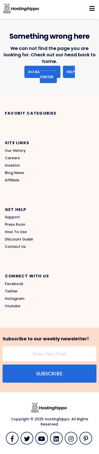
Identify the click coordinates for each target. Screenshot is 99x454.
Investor (12, 165)
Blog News (14, 172)
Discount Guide (19, 239)
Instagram (14, 298)
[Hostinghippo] (21, 8)
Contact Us (15, 246)
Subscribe (49, 373)
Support (12, 217)
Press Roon (15, 224)
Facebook (14, 283)
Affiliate (12, 180)
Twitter (11, 291)
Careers (12, 158)
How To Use (16, 231)
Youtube (12, 306)
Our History (15, 150)
